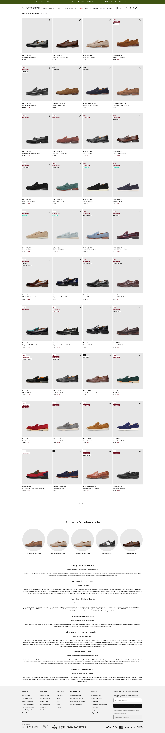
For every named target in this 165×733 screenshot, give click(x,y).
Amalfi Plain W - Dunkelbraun (91, 393)
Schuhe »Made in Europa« (77, 701)
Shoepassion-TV (45, 704)
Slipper (60, 575)
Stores (102, 8)
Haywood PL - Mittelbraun (60, 57)
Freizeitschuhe (75, 661)
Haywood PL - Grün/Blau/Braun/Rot (33, 488)
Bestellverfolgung (27, 701)
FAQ (58, 701)
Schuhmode (94, 707)
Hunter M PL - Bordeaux (120, 249)
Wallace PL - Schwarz (119, 488)
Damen (51, 8)
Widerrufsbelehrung (28, 704)
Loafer (31, 644)
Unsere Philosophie (75, 695)
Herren (45, 8)
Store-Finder (44, 701)
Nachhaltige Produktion (77, 698)
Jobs (58, 704)
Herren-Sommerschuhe (58, 553)
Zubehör (88, 8)
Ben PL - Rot (26, 440)
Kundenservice (44, 695)
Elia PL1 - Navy (117, 201)
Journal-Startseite (96, 695)
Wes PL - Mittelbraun (119, 153)
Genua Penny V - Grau (59, 440)
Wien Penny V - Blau (58, 488)
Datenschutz (26, 695)
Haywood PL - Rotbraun (60, 153)
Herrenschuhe (123, 642)
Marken (95, 8)
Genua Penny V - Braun (89, 440)
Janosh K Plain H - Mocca (120, 345)
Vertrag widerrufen (28, 707)
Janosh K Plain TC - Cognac (91, 488)
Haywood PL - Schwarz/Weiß (31, 153)
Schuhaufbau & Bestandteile (99, 704)
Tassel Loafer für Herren (82, 553)
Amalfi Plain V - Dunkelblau (91, 105)
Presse (59, 707)
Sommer (84, 661)
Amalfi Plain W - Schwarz (60, 393)
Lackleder (26, 609)
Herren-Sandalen (107, 553)
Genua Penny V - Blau (119, 440)
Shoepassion (84, 573)
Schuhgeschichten (96, 710)
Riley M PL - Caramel (119, 57)
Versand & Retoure (27, 698)
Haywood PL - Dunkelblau (60, 297)
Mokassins (136, 591)
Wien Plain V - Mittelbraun (121, 105)
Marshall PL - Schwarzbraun (30, 297)
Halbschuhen (67, 573)
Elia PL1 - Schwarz (88, 201)
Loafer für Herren (131, 553)
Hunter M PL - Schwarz (29, 105)
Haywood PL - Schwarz (29, 57)
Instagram (43, 707)
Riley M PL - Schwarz (28, 201)
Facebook (43, 710)
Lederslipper (51, 593)
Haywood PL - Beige (89, 57)
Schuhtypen (94, 701)
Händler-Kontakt (45, 698)
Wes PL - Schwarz (88, 153)
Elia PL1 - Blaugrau (58, 249)
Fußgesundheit (95, 713)
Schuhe (60, 8)
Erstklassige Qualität (76, 704)
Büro (82, 640)
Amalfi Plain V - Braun (59, 105)
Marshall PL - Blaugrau (89, 249)
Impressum (60, 695)
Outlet (80, 8)
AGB (58, 698)
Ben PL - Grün (117, 393)
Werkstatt (110, 8)
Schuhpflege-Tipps (96, 698)
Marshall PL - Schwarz (89, 297)
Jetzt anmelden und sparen (128, 706)
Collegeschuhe (109, 591)
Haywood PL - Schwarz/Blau (30, 345)
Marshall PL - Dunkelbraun (121, 297)
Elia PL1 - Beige (27, 249)
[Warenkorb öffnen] (136, 8)
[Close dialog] (163, 348)
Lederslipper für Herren (34, 553)
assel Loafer (51, 663)
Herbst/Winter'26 (70, 8)
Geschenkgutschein (28, 710)
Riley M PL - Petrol (58, 201)
